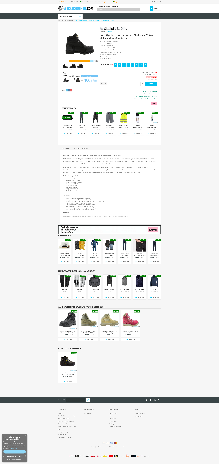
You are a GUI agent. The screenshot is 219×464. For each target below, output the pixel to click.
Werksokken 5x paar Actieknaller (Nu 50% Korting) (67, 128)
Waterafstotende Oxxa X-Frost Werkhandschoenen (109, 255)
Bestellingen (113, 418)
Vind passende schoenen (141, 9)
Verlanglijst (112, 424)
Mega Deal (70, 112)
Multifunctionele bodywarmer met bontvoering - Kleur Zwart (124, 292)
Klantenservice (88, 413)
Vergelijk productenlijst (116, 426)
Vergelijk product (102, 83)
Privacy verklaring (63, 432)
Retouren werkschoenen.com (66, 421)
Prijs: (147, 75)
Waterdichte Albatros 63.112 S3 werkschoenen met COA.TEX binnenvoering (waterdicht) (67, 375)
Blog (115, 2)
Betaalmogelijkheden (64, 418)
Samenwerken (62, 434)
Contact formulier (140, 413)
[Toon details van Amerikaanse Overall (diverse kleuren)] (154, 245)
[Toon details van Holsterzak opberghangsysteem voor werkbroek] (139, 245)
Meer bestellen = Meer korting (66, 416)
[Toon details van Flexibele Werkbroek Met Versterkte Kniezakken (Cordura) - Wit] (79, 281)
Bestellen (152, 84)
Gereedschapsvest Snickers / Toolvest (95, 127)
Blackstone (109, 31)
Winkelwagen (113, 421)
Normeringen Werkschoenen (66, 424)
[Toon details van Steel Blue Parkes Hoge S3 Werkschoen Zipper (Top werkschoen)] (67, 319)
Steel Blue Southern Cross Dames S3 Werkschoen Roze (131, 332)
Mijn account (113, 413)
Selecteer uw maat (106, 64)
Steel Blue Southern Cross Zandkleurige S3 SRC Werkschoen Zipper (88, 332)
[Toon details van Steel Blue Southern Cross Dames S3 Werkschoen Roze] (130, 319)
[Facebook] (150, 400)
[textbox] (118, 9)
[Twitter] (146, 400)
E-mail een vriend (105, 83)
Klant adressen (114, 416)
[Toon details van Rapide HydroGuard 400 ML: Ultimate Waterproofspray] (138, 117)
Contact (60, 413)
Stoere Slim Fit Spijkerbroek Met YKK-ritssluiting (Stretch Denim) (124, 256)
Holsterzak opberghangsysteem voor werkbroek (139, 255)
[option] (65, 66)
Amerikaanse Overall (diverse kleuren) (154, 255)
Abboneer (88, 400)
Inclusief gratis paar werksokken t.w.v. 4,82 (80, 61)
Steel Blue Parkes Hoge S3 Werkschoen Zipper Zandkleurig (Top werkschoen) (109, 333)
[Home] (59, 20)
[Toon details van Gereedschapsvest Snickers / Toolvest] (96, 117)
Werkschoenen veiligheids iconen (67, 426)
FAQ (59, 429)
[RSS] (158, 400)
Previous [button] (152, 108)
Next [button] (155, 108)
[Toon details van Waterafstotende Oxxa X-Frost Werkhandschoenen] (109, 245)
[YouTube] (154, 400)
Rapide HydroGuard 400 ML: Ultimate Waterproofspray (137, 128)
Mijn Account (157, 2)
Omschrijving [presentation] (66, 148)
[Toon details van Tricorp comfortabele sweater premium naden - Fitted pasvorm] (154, 281)
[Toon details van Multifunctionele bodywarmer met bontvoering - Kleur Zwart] (124, 281)
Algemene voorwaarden (64, 437)
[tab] (66, 148)
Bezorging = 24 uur (106, 2)
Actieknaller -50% (66, 117)
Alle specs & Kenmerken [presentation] (81, 148)
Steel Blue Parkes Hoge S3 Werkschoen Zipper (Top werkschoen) (67, 332)
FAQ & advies (64, 2)
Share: (63, 90)
